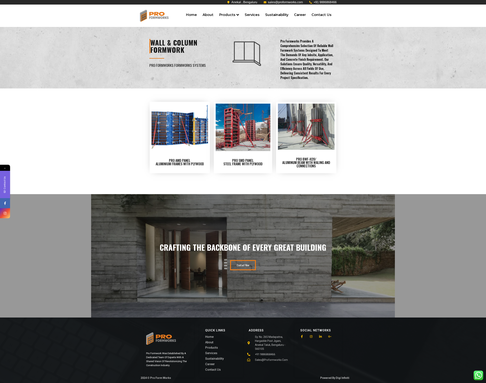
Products (227, 15)
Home (191, 15)
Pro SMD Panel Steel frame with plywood (243, 162)
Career (300, 15)
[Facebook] (5, 203)
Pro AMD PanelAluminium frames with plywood (180, 162)
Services (252, 15)
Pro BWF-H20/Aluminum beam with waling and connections (306, 162)
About (208, 15)
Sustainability (276, 15)
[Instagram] (5, 213)
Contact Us (321, 15)
